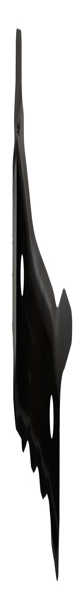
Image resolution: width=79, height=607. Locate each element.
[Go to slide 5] (4, 329)
